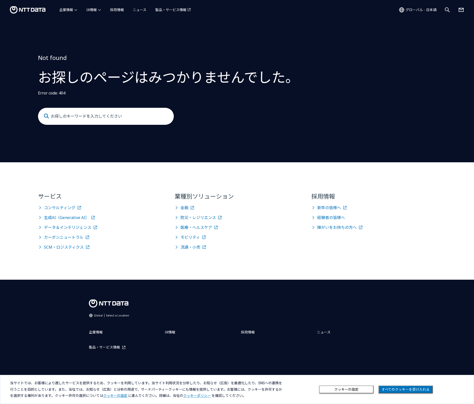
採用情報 (117, 9)
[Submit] (46, 116)
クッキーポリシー (197, 396)
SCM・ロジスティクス (64, 247)
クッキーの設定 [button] (115, 396)
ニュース (139, 9)
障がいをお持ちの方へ (337, 227)
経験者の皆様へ (331, 217)
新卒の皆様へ (329, 207)
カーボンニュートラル (63, 237)
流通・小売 (190, 247)
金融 (184, 207)
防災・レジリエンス (198, 217)
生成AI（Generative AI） (66, 217)
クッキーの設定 (346, 389)
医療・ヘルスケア (196, 227)
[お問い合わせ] (461, 10)
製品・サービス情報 (170, 9)
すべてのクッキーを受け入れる (406, 389)
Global (111, 315)
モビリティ (190, 237)
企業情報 (66, 9)
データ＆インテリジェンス (67, 227)
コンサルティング (59, 207)
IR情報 (91, 9)
